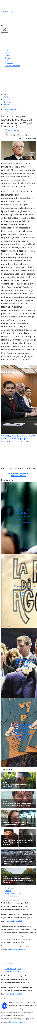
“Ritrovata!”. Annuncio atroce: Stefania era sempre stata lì (15, 824)
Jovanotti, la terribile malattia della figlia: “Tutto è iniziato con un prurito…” (17, 842)
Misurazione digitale (13, 893)
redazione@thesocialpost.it (16, 949)
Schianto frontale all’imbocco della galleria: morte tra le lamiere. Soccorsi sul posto (18, 881)
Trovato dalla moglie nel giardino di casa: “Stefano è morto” (17, 785)
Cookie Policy (15, 900)
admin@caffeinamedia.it (14, 921)
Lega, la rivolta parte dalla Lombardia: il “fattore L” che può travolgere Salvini (23, 517)
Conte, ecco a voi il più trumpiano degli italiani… (24, 662)
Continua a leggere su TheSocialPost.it (18, 474)
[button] (4, 1006)
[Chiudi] (4, 30)
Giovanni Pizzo (12, 130)
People (5, 838)
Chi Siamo (9, 888)
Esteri (7, 55)
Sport (7, 68)
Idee (6, 50)
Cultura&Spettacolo (12, 66)
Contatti (8, 891)
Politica (8, 53)
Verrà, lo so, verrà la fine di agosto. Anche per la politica (24, 590)
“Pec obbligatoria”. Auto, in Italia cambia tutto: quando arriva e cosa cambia (17, 861)
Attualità (8, 60)
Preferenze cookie (12, 896)
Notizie (5, 782)
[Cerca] (2, 25)
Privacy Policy (6, 900)
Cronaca (8, 58)
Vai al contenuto (6, 11)
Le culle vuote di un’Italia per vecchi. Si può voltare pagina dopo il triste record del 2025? (24, 732)
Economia (9, 63)
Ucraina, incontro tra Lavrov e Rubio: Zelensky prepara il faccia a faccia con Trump (18, 438)
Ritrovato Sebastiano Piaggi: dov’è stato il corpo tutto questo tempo (17, 804)
